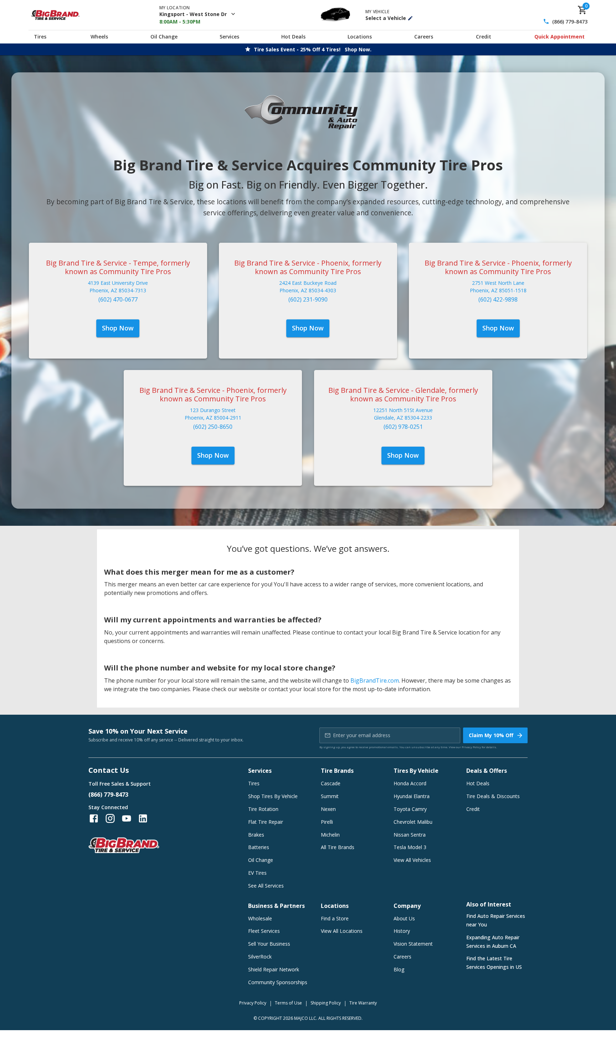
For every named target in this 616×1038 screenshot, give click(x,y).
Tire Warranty (363, 1003)
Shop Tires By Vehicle (273, 796)
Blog (399, 969)
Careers (423, 36)
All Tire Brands (337, 847)
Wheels (99, 36)
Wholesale (260, 918)
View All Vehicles (412, 860)
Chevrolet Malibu (413, 821)
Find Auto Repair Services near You (495, 920)
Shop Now (118, 328)
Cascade (330, 783)
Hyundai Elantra (412, 796)
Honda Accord (410, 783)
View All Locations (342, 930)
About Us (404, 918)
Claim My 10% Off (491, 735)
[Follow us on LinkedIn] (143, 818)
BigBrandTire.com (374, 680)
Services (229, 36)
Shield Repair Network (273, 969)
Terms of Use (288, 1003)
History (402, 930)
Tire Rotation (263, 809)
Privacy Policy (471, 747)
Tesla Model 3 (410, 847)
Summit (330, 796)
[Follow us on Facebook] (93, 818)
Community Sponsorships (277, 982)
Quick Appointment (559, 36)
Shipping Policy (325, 1003)
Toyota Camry (410, 809)
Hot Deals (293, 36)
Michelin (330, 834)
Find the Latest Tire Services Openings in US (494, 962)
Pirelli (327, 821)
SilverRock (260, 956)
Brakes (256, 834)
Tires (40, 36)
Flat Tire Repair (265, 821)
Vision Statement (413, 943)
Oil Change (164, 36)
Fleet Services (264, 930)
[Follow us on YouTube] (126, 818)
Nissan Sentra (410, 834)
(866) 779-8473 (569, 21)
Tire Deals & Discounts (493, 796)
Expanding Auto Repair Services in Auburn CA (492, 941)
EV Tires (257, 872)
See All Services (266, 885)
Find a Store (335, 918)
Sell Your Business (269, 943)
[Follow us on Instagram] (110, 818)
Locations (360, 36)
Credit (483, 36)
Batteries (258, 847)
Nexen (328, 809)
